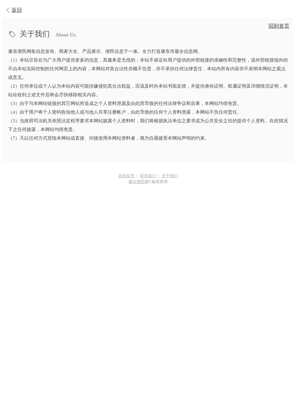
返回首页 (126, 176)
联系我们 (148, 176)
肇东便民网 (138, 182)
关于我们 (170, 176)
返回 (17, 10)
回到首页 (279, 26)
